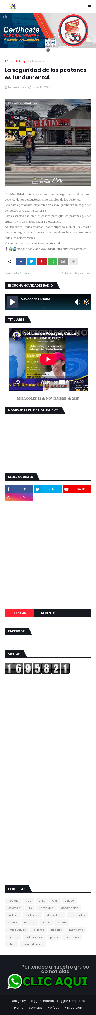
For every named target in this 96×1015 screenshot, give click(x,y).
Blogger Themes (41, 1001)
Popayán (39, 61)
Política (53, 1007)
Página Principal (17, 61)
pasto (54, 937)
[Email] (63, 261)
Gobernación (69, 908)
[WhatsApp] (52, 261)
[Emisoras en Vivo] (86, 302)
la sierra (56, 930)
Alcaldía (13, 901)
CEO (28, 901)
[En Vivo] (12, 302)
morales (13, 937)
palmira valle (34, 937)
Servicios (36, 1007)
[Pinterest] (42, 261)
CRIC (42, 901)
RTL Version (73, 1007)
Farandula (46, 908)
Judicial (13, 915)
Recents (48, 613)
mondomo (76, 930)
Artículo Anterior (19, 273)
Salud (46, 922)
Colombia (14, 908)
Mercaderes (54, 915)
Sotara (61, 922)
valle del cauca (33, 944)
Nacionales (77, 915)
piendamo (72, 937)
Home (19, 1007)
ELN (30, 908)
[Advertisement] (48, 555)
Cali (55, 901)
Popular (19, 613)
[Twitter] (31, 261)
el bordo (38, 930)
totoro (11, 944)
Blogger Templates (71, 1001)
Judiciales (32, 915)
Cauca (69, 901)
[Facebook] (21, 261)
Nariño (12, 922)
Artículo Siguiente (75, 273)
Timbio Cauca (17, 930)
